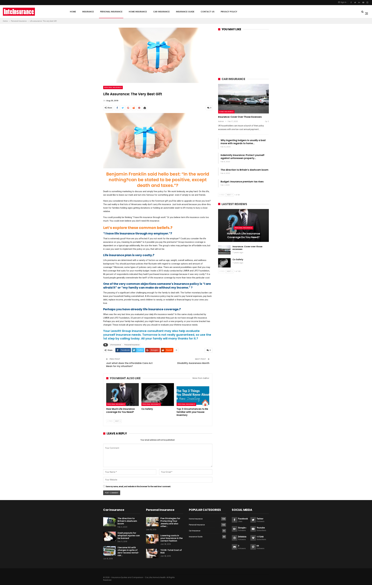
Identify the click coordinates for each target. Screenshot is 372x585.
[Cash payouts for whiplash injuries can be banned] (109, 536)
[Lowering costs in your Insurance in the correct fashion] (152, 539)
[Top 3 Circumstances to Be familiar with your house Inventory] (193, 394)
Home (73, 11)
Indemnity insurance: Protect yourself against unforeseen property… (242, 157)
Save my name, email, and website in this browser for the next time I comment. (138, 486)
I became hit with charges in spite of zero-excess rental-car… (128, 551)
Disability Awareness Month (193, 363)
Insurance (88, 11)
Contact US (207, 11)
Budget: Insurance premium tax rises (242, 181)
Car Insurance (161, 11)
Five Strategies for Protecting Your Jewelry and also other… (170, 522)
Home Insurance (138, 11)
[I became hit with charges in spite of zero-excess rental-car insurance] (109, 550)
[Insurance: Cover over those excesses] (243, 98)
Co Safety (238, 259)
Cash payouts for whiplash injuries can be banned (129, 535)
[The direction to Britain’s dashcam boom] (109, 521)
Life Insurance (115, 345)
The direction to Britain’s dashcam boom (244, 169)
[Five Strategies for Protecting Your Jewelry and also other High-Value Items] (152, 521)
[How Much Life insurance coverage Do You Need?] (122, 394)
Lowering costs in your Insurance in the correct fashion (171, 538)
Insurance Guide (185, 11)
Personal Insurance (111, 11)
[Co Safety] (157, 394)
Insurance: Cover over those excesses (240, 116)
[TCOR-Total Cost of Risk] (152, 553)
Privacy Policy (229, 11)
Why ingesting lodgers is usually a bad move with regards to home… (243, 142)
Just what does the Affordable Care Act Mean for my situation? (129, 365)
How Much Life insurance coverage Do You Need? (243, 235)
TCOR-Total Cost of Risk (171, 551)
